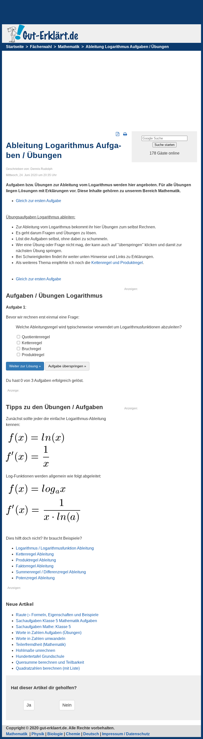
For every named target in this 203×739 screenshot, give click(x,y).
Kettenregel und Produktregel (117, 263)
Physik (37, 734)
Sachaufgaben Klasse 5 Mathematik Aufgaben (56, 621)
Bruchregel (31, 349)
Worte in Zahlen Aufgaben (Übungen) (48, 633)
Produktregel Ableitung (36, 560)
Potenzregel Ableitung (35, 578)
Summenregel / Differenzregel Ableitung (51, 572)
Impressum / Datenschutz (126, 734)
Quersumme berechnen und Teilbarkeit (50, 662)
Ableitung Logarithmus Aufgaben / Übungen (127, 47)
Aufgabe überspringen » (67, 366)
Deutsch (91, 734)
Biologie (55, 734)
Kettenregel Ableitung (35, 554)
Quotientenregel (35, 337)
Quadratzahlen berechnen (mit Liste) (48, 668)
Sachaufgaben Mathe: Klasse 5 (43, 627)
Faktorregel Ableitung (34, 566)
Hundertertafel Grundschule (40, 656)
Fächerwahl (41, 47)
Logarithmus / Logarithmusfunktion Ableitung (55, 548)
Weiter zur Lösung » (25, 366)
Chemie (73, 734)
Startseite (15, 47)
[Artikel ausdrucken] (125, 134)
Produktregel (32, 355)
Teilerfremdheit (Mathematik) (41, 644)
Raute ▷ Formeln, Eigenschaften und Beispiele (57, 615)
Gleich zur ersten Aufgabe (38, 201)
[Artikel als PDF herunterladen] (117, 134)
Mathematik (68, 47)
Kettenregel (31, 343)
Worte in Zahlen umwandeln (40, 638)
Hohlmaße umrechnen (35, 650)
